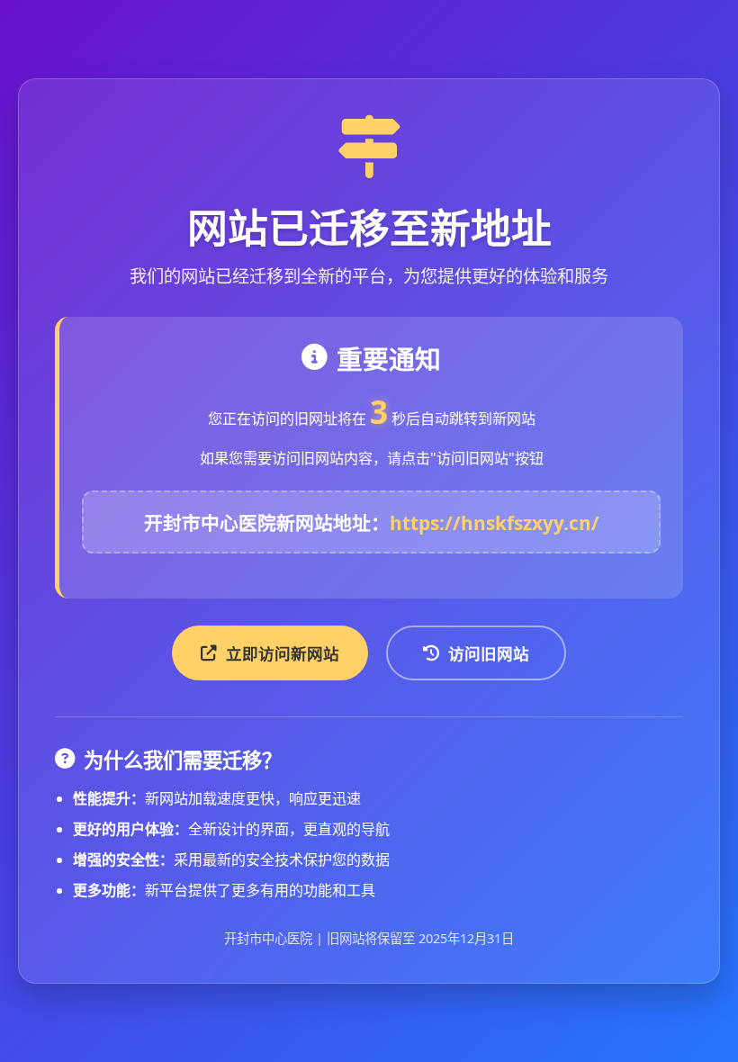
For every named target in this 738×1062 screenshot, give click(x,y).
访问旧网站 (488, 653)
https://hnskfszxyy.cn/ (494, 523)
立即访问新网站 (282, 653)
